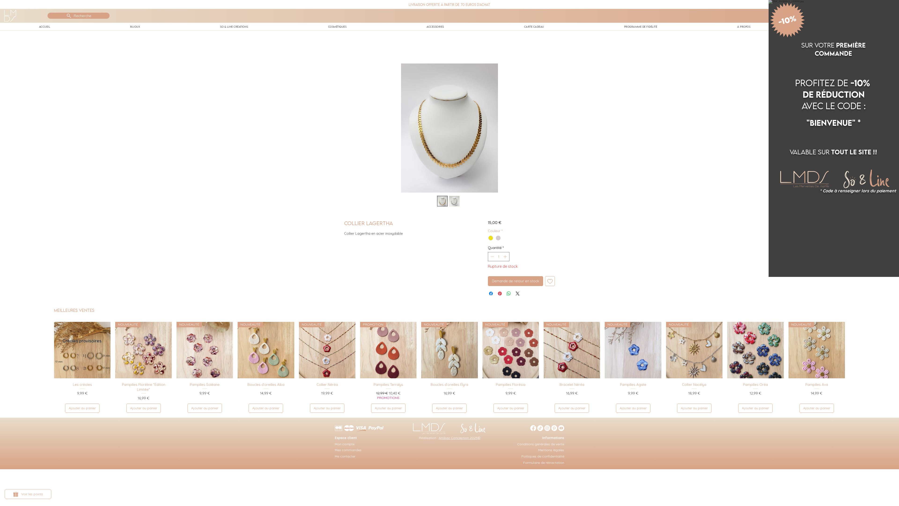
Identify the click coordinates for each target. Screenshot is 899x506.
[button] (889, 9)
